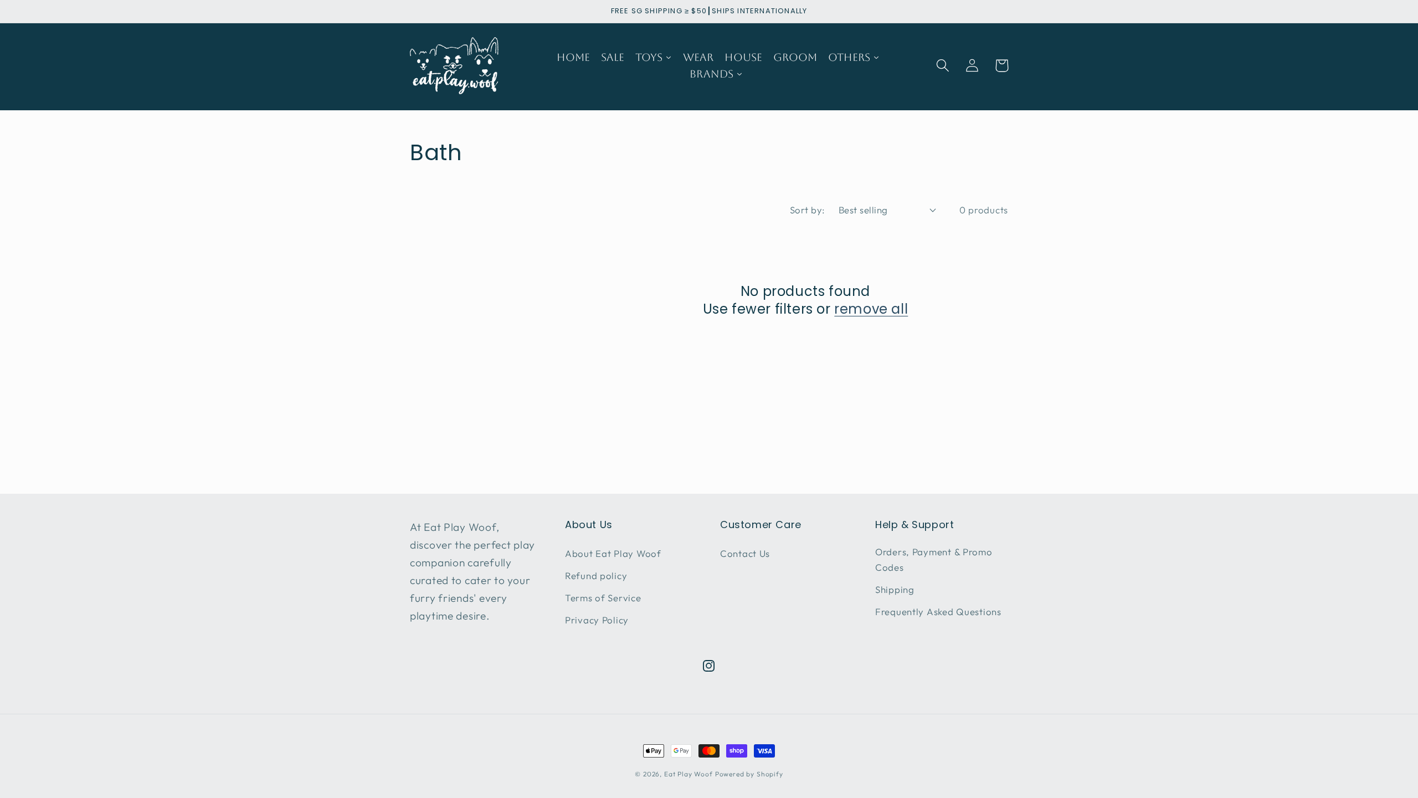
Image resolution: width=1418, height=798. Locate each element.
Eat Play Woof (688, 774)
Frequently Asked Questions (938, 611)
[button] (943, 65)
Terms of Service (603, 597)
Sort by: (807, 210)
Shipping (894, 589)
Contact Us (745, 553)
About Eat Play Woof (613, 553)
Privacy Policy (597, 620)
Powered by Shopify (749, 774)
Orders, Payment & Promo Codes (934, 559)
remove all (871, 309)
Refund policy (596, 575)
